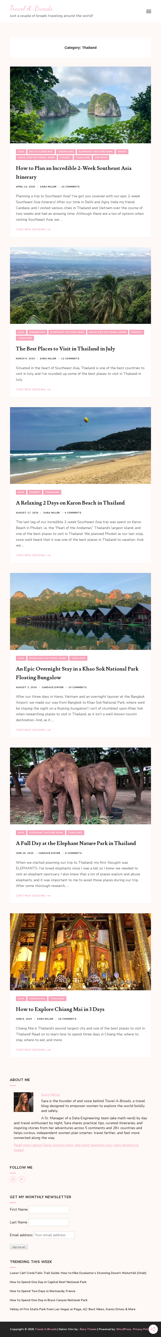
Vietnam (101, 157)
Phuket (65, 157)
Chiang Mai (66, 151)
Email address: (22, 1235)
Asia (21, 151)
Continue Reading (31, 229)
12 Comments (70, 358)
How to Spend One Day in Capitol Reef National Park (48, 1282)
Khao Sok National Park (36, 157)
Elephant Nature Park (96, 151)
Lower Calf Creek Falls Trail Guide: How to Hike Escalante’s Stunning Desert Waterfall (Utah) (78, 1273)
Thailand (83, 157)
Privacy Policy (142, 1329)
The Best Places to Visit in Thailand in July (65, 348)
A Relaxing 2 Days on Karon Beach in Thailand (70, 502)
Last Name (18, 1222)
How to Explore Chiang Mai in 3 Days (60, 1009)
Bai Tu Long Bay (41, 151)
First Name (19, 1209)
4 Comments (73, 512)
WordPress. (124, 1329)
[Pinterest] (21, 1179)
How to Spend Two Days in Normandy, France (42, 1291)
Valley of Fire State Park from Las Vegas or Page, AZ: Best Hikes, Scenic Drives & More (72, 1309)
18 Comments (67, 1018)
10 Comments (70, 186)
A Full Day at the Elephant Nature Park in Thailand (76, 843)
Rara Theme (88, 1329)
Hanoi (122, 151)
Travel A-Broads (31, 8)
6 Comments (73, 853)
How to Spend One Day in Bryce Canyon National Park (48, 1300)
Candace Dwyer (53, 687)
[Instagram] (13, 1179)
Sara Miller (48, 186)
